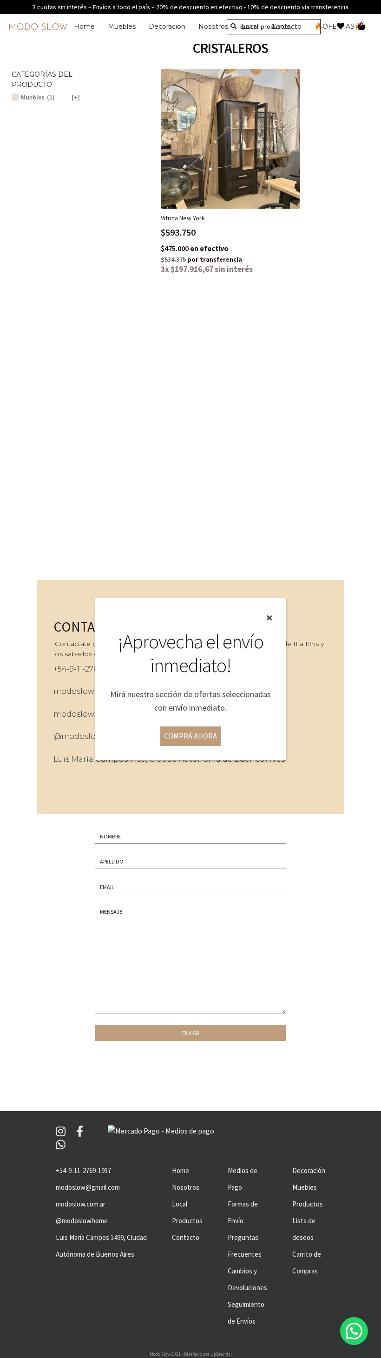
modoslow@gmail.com (88, 1187)
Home (84, 26)
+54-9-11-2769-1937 (83, 1170)
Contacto (185, 1237)
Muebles (122, 26)
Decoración (167, 26)
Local (179, 1204)
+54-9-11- (69, 669)
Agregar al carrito (237, 138)
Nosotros (213, 26)
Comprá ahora (190, 735)
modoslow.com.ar (87, 714)
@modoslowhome (89, 736)
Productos (187, 1220)
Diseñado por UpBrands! (208, 1354)
